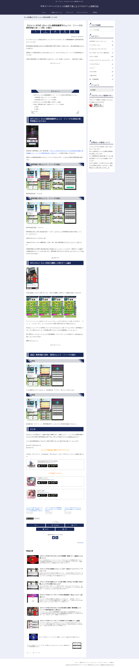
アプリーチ (53, 462)
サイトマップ (93, 662)
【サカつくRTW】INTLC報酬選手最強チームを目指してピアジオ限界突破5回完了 (53, 509)
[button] (112, 30)
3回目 (36, 106)
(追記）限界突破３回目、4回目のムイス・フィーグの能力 (49, 104)
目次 (52, 91)
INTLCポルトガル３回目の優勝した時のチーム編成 (47, 102)
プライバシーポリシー (103, 662)
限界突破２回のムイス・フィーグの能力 (45, 99)
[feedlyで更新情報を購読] (53, 537)
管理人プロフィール (84, 662)
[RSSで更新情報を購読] (56, 537)
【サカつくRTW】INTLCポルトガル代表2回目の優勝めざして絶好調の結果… (72, 509)
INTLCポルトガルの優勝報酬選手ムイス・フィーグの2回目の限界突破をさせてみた (55, 95)
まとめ (36, 111)
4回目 (36, 109)
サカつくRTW (30, 518)
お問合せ (112, 662)
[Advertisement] (55, 76)
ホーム (76, 662)
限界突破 (37, 518)
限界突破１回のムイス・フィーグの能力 (45, 97)
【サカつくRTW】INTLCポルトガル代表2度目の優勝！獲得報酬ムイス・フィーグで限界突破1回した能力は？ (34, 509)
